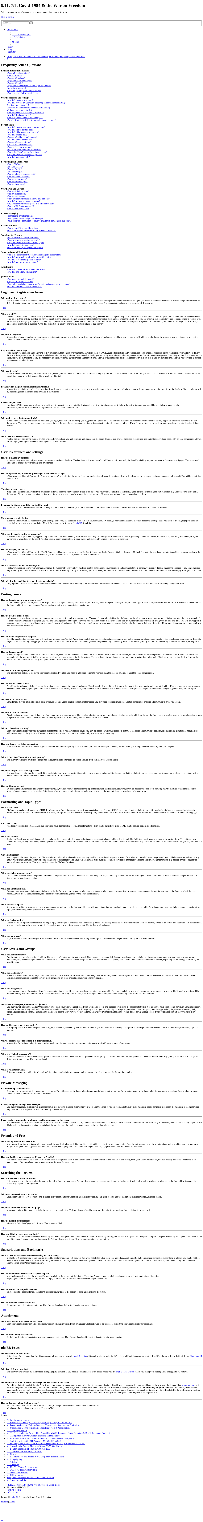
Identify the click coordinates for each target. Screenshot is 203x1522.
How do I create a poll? (17, 135)
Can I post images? (15, 172)
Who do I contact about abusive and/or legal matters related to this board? (38, 284)
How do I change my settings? (20, 100)
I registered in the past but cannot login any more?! (29, 85)
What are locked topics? (17, 181)
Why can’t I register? (16, 78)
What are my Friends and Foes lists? (22, 228)
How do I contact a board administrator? (24, 286)
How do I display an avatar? (19, 115)
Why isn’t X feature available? (20, 281)
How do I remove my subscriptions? (22, 262)
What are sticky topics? (17, 179)
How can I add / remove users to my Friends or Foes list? (31, 230)
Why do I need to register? (18, 73)
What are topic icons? (16, 184)
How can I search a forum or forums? (23, 237)
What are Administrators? (18, 191)
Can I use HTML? (15, 167)
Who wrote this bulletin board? (20, 279)
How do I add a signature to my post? (23, 132)
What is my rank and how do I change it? (25, 117)
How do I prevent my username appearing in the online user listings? (36, 103)
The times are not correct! (18, 105)
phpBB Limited (80, 1356)
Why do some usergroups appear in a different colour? (30, 204)
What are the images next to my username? (25, 112)
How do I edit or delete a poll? (20, 140)
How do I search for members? (20, 245)
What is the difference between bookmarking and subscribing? (34, 255)
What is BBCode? (15, 164)
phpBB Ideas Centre (125, 1372)
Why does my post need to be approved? (24, 154)
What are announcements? (18, 176)
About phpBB (195, 1356)
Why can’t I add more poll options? (22, 137)
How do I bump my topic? (18, 157)
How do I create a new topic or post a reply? (26, 127)
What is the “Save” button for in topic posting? (27, 152)
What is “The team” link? (18, 208)
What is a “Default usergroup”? (20, 206)
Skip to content (7, 17)
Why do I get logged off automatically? (24, 90)
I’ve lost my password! (17, 88)
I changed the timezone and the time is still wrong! (28, 107)
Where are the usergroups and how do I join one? (28, 199)
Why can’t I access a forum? (19, 142)
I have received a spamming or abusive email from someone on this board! (39, 221)
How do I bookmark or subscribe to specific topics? (29, 257)
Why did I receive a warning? (19, 147)
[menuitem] (21, 34)
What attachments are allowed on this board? (26, 269)
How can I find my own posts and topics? (25, 247)
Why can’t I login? (15, 83)
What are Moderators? (16, 194)
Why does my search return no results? (23, 240)
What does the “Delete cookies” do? (22, 93)
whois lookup (188, 1385)
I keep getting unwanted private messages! (25, 218)
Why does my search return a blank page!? (25, 242)
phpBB (79, 523)
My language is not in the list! (19, 110)
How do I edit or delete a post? (20, 130)
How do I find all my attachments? (22, 272)
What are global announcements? (21, 174)
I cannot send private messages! (20, 216)
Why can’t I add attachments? (19, 144)
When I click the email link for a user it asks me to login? (31, 120)
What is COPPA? (14, 75)
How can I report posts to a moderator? (24, 149)
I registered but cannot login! (19, 80)
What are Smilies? (14, 169)
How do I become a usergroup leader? (23, 201)
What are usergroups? (16, 196)
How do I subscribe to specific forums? (24, 260)
